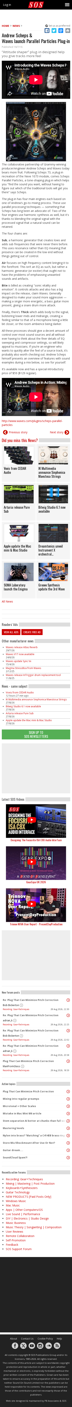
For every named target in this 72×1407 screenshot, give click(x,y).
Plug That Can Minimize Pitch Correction (28, 1061)
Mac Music (13, 1205)
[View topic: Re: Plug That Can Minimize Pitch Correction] (68, 1000)
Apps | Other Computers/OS (24, 1210)
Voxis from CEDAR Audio (20, 692)
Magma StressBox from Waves (23, 668)
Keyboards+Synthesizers (22, 1188)
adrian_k (7, 1020)
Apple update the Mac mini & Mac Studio (29, 720)
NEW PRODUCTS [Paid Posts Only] (28, 1196)
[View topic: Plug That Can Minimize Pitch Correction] (68, 1061)
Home (5, 26)
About (13, 1338)
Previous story (18, 432)
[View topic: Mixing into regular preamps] (68, 1099)
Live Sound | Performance (23, 1214)
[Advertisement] (36, 768)
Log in (7, 5)
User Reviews (14, 1231)
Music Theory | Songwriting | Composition (34, 1227)
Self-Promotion (16, 1240)
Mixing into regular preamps (21, 1098)
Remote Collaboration (20, 1236)
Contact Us (27, 1338)
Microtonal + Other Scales (19, 1106)
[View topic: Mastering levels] (68, 1128)
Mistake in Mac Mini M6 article (22, 1113)
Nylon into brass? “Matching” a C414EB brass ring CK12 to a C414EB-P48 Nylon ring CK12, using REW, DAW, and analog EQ (35, 1135)
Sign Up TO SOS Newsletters (36, 734)
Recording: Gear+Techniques (16, 1009)
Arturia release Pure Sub (20, 713)
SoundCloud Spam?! (15, 1157)
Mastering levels (13, 1128)
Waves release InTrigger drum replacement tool (33, 675)
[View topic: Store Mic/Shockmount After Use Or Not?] (68, 1143)
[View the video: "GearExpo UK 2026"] (36, 863)
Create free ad (32, 632)
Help (59, 1338)
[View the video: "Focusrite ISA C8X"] (36, 821)
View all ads (11, 632)
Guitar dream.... (13, 1150)
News (16, 26)
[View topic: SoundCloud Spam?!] (68, 1157)
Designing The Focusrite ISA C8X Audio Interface (36, 840)
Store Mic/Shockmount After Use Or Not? (29, 1143)
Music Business (16, 1223)
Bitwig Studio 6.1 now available (23, 706)
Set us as (59, 25)
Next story (56, 432)
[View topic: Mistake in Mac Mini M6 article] (68, 1113)
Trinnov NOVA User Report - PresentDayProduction (36, 924)
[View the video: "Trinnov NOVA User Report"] (36, 905)
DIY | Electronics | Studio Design (27, 1218)
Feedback (12, 1245)
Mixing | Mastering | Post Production (30, 1183)
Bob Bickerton (11, 1005)
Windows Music (16, 1201)
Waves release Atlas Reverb (22, 647)
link (19, 463)
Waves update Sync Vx (18, 661)
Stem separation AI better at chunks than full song (35, 1121)
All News (7, 601)
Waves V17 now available (20, 654)
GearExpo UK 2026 (36, 882)
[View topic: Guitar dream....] (68, 1150)
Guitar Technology (18, 1192)
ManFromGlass (11, 1066)
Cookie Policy (45, 1338)
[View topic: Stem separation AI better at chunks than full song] (68, 1121)
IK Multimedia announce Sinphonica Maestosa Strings (36, 699)
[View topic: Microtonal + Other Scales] (68, 1106)
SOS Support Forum (19, 1249)
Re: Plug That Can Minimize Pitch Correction (30, 1000)
